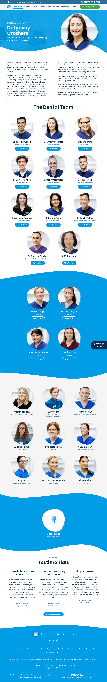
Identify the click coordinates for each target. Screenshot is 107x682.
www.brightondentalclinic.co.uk (30, 677)
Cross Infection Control (76, 649)
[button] (90, 7)
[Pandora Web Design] (77, 675)
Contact (73, 7)
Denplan (36, 7)
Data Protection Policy (53, 652)
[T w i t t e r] (49, 640)
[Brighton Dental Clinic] (9, 7)
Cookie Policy (91, 649)
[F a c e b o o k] (53, 640)
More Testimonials (53, 614)
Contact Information (31, 649)
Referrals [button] (55, 7)
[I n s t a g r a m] (57, 640)
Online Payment (17, 649)
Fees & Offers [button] (45, 7)
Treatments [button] (27, 7)
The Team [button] (17, 7)
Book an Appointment (48, 649)
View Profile (21, 149)
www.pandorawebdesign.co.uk (81, 677)
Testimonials (64, 7)
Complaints (62, 649)
